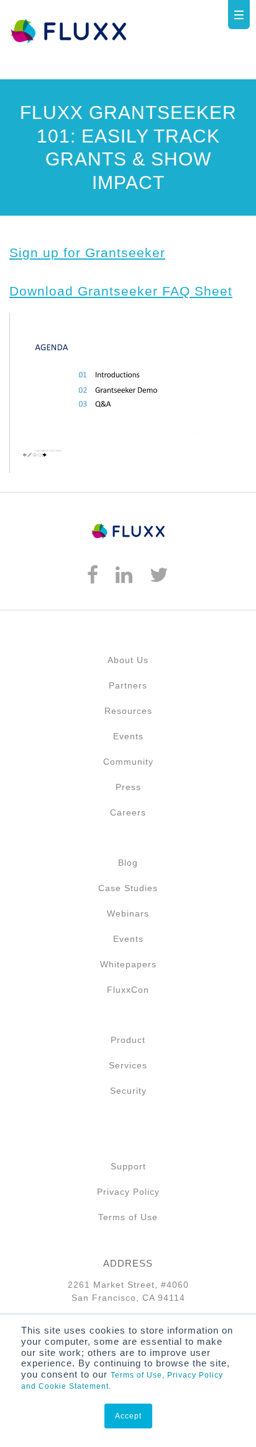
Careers (128, 812)
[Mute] (187, 447)
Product (128, 1040)
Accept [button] (128, 1416)
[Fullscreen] (235, 447)
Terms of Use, (138, 1375)
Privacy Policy (128, 1192)
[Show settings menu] (211, 447)
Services (128, 1065)
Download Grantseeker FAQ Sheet (120, 291)
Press (128, 787)
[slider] (124, 447)
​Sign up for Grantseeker (87, 252)
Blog (128, 863)
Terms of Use (128, 1217)
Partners (128, 685)
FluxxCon (128, 990)
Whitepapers (128, 964)
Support (128, 1166)
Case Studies (128, 888)
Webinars (128, 913)
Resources (128, 711)
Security (128, 1091)
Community (128, 762)
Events (128, 736)
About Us (128, 660)
